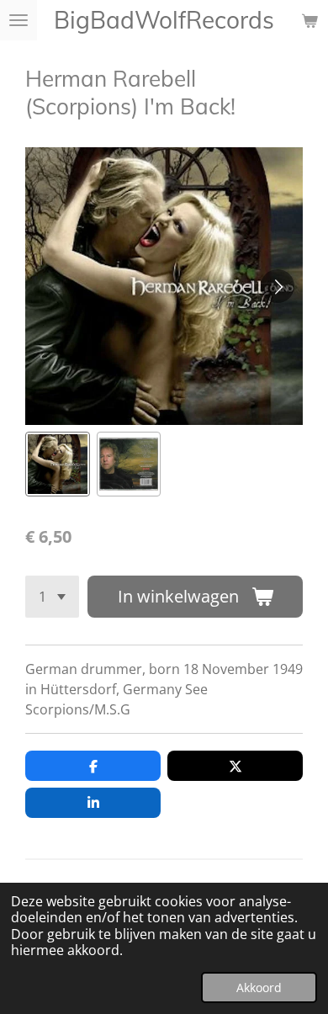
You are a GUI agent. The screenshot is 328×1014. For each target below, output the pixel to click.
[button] (57, 464)
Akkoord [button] (259, 987)
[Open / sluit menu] (18, 20)
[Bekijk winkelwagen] (309, 20)
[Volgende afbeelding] (277, 286)
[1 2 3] (52, 597)
